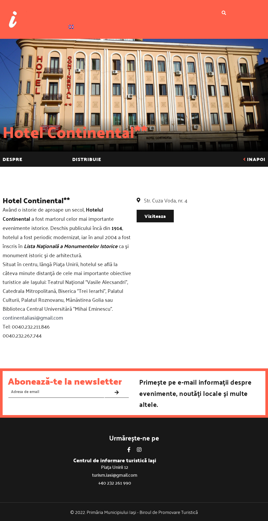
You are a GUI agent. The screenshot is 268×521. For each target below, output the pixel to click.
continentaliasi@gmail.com (33, 317)
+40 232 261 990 (114, 482)
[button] (224, 13)
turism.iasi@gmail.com (114, 474)
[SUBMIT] (117, 392)
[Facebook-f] (128, 449)
